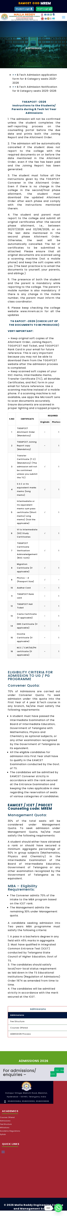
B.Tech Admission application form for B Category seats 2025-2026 (34, 79)
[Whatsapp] (58, 1208)
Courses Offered (7, 1117)
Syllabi (3, 1134)
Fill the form (57, 1072)
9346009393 (28, 1101)
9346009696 (42, 1101)
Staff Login (43, 8)
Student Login (23, 8)
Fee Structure (6, 1124)
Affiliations (4, 1127)
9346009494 (14, 1101)
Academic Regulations (10, 1131)
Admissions (5, 1121)
